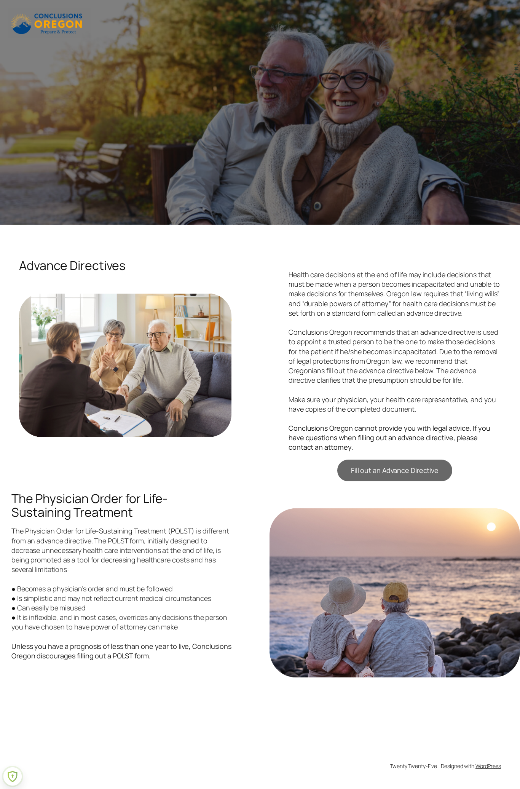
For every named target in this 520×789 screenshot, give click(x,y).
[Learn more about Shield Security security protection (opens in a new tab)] (12, 776)
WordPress (488, 766)
